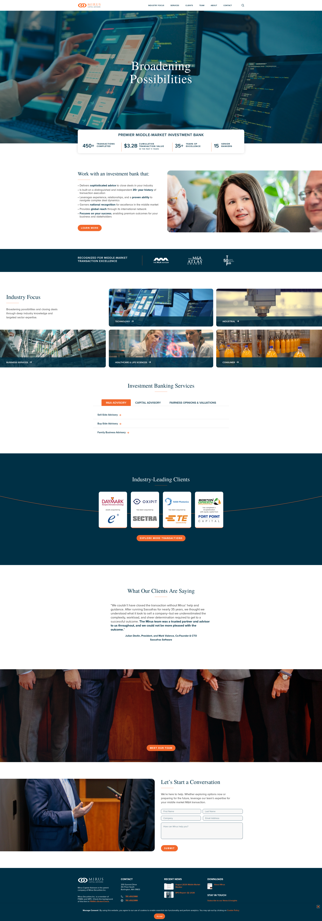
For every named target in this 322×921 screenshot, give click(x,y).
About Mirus (219, 884)
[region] (161, 625)
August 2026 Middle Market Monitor (187, 885)
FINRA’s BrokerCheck (99, 901)
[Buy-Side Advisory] (161, 423)
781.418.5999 (131, 900)
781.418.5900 (131, 896)
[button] (318, 906)
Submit (169, 848)
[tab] (116, 402)
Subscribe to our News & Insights (222, 900)
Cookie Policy (233, 910)
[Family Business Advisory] (161, 432)
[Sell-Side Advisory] (161, 414)
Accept (159, 916)
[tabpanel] (161, 423)
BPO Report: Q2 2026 (185, 892)
